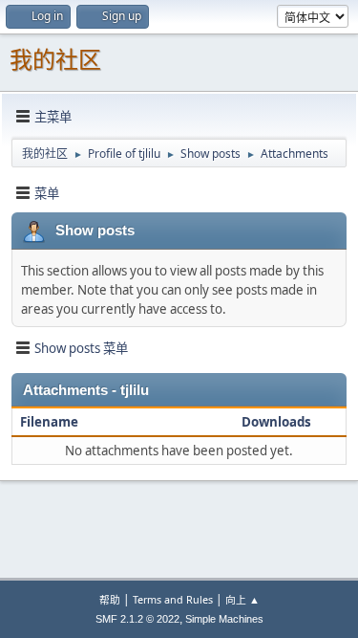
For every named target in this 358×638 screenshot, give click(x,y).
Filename (50, 421)
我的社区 (55, 60)
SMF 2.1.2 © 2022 (137, 619)
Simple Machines (224, 619)
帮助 (109, 599)
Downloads (276, 421)
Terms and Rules (173, 599)
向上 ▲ (242, 599)
